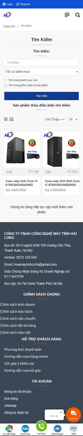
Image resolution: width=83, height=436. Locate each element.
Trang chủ (9, 26)
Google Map (9, 434)
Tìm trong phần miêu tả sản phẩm (28, 85)
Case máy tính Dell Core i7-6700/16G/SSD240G (62, 182)
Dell (48, 171)
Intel (9, 171)
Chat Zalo (25, 434)
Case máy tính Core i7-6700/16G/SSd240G (22, 182)
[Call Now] (41, 426)
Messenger (57, 434)
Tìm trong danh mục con (23, 80)
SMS (73, 434)
